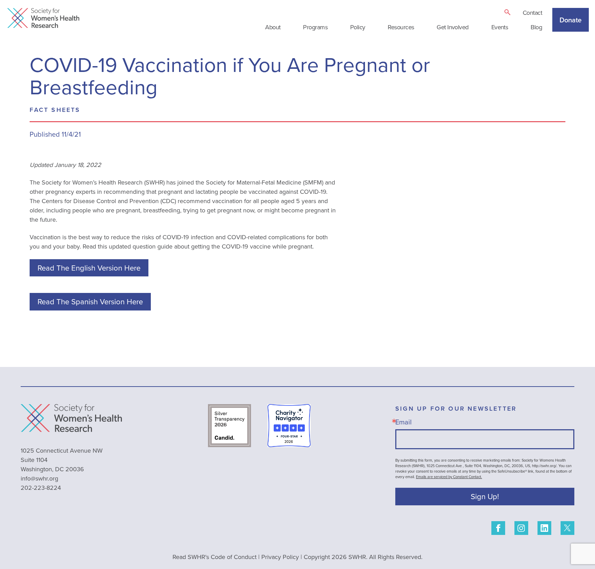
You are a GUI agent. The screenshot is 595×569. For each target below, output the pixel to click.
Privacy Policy (280, 556)
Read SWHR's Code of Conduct (215, 556)
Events (499, 27)
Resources (401, 27)
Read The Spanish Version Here (90, 301)
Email (403, 422)
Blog (536, 27)
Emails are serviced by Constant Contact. (449, 477)
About (272, 27)
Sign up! (485, 496)
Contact (532, 12)
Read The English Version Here (89, 267)
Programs (315, 27)
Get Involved (453, 27)
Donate (571, 20)
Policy (357, 27)
